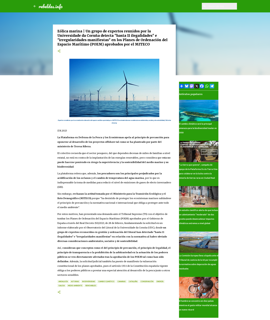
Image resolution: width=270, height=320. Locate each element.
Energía (160, 281)
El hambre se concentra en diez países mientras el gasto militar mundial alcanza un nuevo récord (198, 305)
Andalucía (63, 281)
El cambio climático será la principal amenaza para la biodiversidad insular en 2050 (198, 128)
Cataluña (133, 281)
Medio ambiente (75, 285)
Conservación (147, 281)
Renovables (91, 285)
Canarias (122, 281)
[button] (59, 51)
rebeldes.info (51, 6)
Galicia (61, 285)
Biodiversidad (88, 281)
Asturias (75, 281)
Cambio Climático (106, 281)
